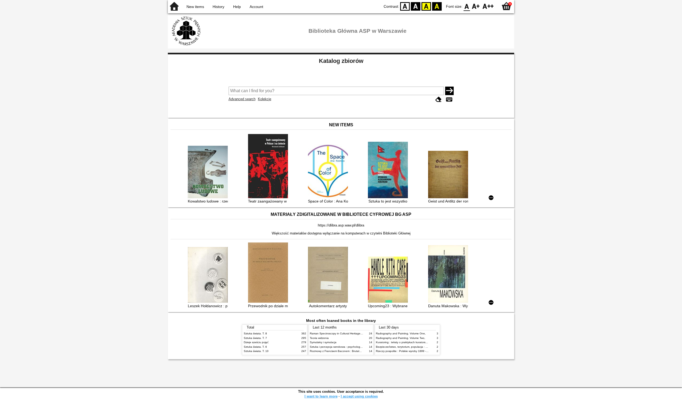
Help (237, 7)
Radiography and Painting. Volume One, (401, 333)
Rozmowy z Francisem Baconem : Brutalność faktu (341, 351)
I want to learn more (321, 396)
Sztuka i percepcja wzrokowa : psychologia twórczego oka (345, 346)
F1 (475, 6)
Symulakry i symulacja (323, 342)
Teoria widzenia (319, 338)
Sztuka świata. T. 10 (256, 351)
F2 (488, 6)
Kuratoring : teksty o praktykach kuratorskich (403, 342)
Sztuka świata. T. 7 (255, 338)
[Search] (449, 91)
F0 (466, 6)
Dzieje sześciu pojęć (256, 342)
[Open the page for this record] (209, 172)
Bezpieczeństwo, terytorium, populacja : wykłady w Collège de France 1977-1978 (426, 346)
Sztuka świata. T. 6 (255, 346)
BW (415, 6)
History (218, 7)
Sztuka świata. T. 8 (255, 333)
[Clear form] (438, 99)
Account (256, 7)
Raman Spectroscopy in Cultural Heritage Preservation (343, 333)
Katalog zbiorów (341, 61)
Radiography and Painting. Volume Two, (400, 338)
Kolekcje (264, 99)
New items (195, 7)
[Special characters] (449, 99)
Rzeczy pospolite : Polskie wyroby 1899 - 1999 (404, 351)
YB (426, 6)
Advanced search (242, 99)
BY (437, 6)
